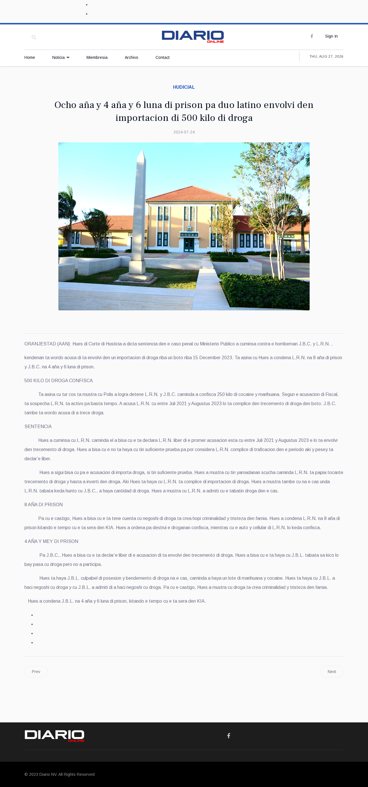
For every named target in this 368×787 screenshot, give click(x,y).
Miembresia (97, 57)
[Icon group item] (228, 736)
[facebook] (311, 36)
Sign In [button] (331, 36)
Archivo (131, 57)
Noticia (58, 57)
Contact (163, 57)
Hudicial (184, 87)
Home (29, 57)
